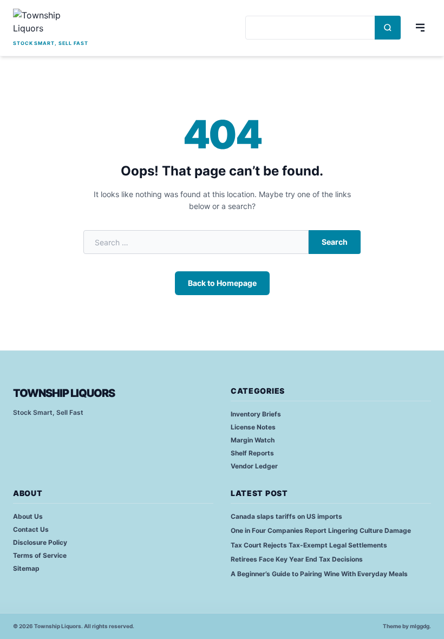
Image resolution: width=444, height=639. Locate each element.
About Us (28, 516)
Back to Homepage (222, 283)
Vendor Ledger (254, 466)
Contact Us (31, 529)
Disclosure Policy (40, 542)
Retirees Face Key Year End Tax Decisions (297, 559)
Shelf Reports (252, 453)
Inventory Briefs (256, 414)
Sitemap (26, 568)
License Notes (253, 427)
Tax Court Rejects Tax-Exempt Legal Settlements (309, 545)
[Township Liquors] (50, 23)
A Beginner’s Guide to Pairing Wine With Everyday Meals (319, 574)
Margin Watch (253, 440)
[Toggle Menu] (420, 27)
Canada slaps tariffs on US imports (286, 516)
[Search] (388, 28)
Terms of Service (40, 555)
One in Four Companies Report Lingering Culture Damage (321, 530)
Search (335, 241)
